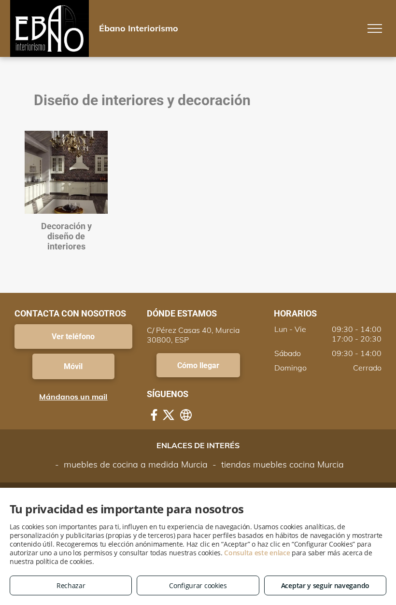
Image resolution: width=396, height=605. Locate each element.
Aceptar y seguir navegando (325, 585)
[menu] (374, 28)
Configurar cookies (198, 585)
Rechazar (71, 585)
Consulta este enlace (257, 552)
